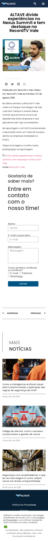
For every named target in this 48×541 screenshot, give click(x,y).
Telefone (27, 273)
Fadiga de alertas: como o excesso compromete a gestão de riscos (22, 433)
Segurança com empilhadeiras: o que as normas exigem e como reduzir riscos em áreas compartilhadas (24, 478)
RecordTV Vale (17, 167)
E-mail (14, 273)
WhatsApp (16, 276)
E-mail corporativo (19, 235)
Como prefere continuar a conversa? (22, 269)
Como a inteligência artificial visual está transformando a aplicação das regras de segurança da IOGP (23, 387)
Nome (11, 224)
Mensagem (14, 247)
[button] (35, 3)
